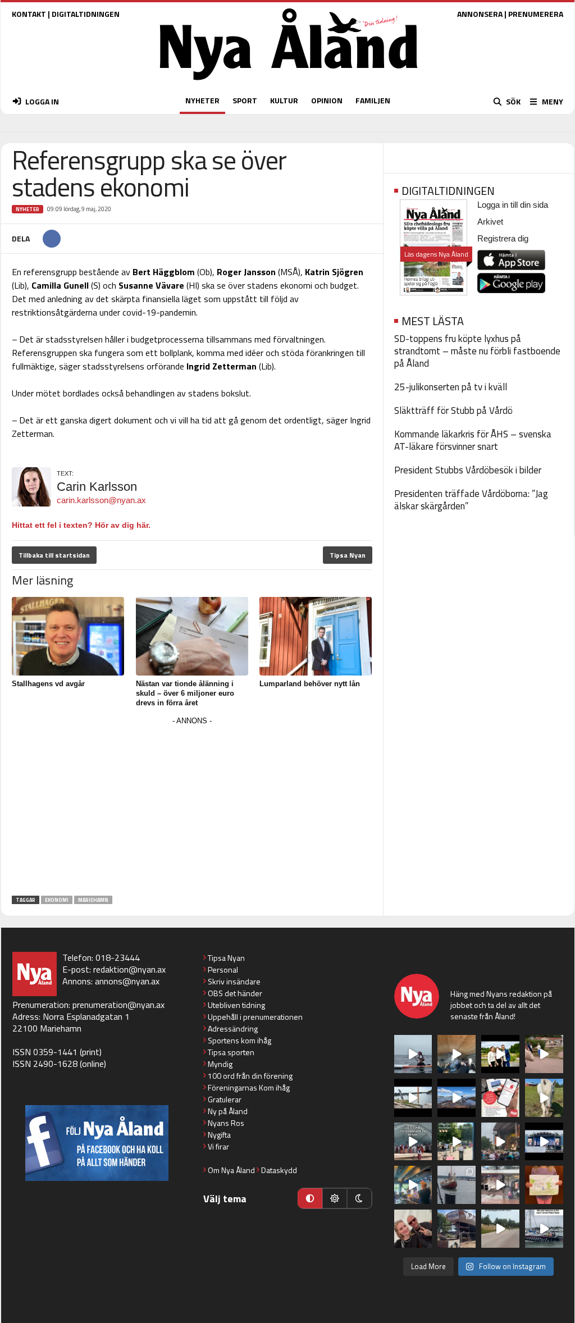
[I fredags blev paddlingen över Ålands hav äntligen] (413, 1054)
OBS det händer (235, 993)
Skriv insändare (234, 981)
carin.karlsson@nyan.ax (101, 500)
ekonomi (57, 900)
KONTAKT (29, 14)
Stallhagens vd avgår (48, 683)
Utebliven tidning (236, 1005)
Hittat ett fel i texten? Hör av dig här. (81, 525)
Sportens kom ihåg (239, 1040)
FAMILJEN (372, 100)
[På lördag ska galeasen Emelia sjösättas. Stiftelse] (456, 1229)
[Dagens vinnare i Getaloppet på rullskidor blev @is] (500, 1229)
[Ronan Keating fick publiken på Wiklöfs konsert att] (500, 1142)
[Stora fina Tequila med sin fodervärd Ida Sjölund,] (544, 1098)
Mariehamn (93, 900)
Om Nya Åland (231, 1170)
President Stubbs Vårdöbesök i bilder (467, 470)
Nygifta (219, 1134)
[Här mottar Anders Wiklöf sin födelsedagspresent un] (413, 1185)
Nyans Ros (226, 1123)
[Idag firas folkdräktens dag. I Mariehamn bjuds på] (413, 1142)
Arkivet (490, 221)
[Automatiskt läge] (310, 1198)
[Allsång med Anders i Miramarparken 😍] (544, 1142)
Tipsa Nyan (348, 555)
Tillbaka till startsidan (54, 555)
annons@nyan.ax (127, 981)
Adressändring (233, 1028)
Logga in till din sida (512, 204)
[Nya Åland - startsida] (288, 83)
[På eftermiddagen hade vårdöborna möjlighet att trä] (500, 1054)
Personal (223, 969)
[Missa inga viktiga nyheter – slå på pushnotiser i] (500, 1098)
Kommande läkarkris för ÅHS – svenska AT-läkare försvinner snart (472, 440)
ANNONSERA (480, 14)
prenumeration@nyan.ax (118, 1004)
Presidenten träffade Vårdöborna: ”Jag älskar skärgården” (471, 499)
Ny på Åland (228, 1111)
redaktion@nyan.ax (129, 969)
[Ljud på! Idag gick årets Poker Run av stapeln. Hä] (544, 1229)
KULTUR (284, 100)
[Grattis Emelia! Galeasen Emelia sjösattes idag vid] (456, 1185)
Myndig (220, 1064)
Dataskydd (279, 1170)
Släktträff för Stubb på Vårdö (453, 410)
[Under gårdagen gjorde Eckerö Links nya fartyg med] (456, 1098)
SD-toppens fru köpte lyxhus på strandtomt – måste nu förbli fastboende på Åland (477, 351)
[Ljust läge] (334, 1198)
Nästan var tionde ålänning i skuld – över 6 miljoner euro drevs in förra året (185, 693)
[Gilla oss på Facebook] (96, 1143)
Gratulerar (224, 1099)
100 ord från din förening (250, 1076)
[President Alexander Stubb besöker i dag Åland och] (544, 1054)
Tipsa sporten (231, 1052)
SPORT (244, 100)
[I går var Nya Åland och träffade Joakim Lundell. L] (413, 1229)
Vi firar (218, 1146)
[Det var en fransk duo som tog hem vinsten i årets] (413, 1098)
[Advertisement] (192, 807)
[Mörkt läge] (359, 1198)
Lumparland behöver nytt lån (309, 683)
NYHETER (202, 100)
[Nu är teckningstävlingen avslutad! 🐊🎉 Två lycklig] (544, 1185)
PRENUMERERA (535, 14)
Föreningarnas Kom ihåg (249, 1087)
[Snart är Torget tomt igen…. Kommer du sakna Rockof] (456, 1142)
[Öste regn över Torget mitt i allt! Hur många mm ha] (500, 1185)
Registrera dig (502, 238)
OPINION (327, 100)
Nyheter (27, 209)
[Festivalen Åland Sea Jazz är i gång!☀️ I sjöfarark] (456, 1054)
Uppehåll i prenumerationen (255, 1017)
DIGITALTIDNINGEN (86, 14)
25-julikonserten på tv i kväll (450, 387)
